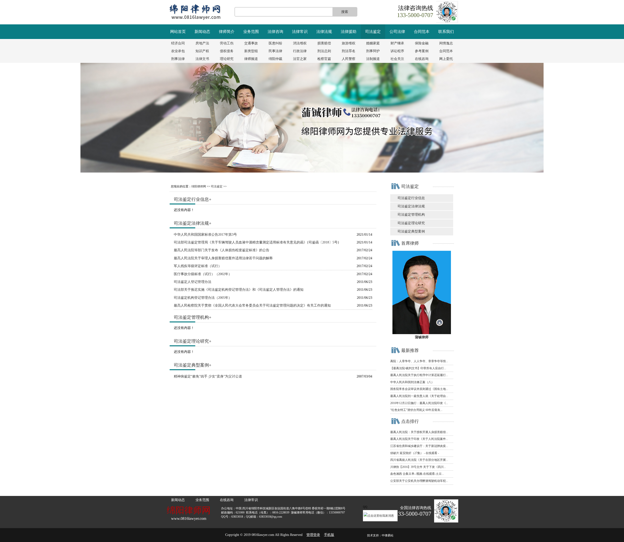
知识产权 (202, 51)
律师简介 (226, 31)
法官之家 (300, 59)
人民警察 (348, 59)
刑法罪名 (348, 51)
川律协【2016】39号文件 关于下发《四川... (418, 467)
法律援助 (348, 31)
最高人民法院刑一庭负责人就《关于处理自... (419, 396)
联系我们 (446, 31)
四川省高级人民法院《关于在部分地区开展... (419, 460)
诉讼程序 (397, 51)
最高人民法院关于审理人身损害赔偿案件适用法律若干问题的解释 (223, 258)
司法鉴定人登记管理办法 (192, 282)
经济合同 (178, 43)
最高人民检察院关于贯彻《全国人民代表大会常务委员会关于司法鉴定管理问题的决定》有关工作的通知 (252, 305)
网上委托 (446, 59)
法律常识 (300, 31)
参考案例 (422, 51)
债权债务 (227, 51)
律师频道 (251, 59)
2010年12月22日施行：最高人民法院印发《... (419, 403)
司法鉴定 (373, 31)
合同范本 (421, 31)
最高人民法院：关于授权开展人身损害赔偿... (419, 432)
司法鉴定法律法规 (191, 223)
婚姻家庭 (373, 43)
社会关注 (397, 59)
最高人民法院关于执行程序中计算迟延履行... (419, 375)
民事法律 (275, 51)
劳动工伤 (227, 43)
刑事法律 (178, 59)
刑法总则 (324, 51)
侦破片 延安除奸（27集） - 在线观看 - (414, 453)
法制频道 (373, 59)
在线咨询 (422, 59)
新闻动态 (202, 31)
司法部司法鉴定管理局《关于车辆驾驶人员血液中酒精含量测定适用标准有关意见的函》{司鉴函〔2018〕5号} (256, 242)
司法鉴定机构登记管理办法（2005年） (203, 298)
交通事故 (251, 43)
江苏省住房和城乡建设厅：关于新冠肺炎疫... (419, 446)
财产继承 (397, 43)
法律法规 (324, 31)
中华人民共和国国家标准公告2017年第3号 (205, 234)
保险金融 (422, 43)
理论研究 (227, 59)
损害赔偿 (324, 43)
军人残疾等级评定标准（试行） (198, 266)
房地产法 (202, 43)
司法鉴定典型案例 (191, 365)
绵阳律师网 (198, 186)
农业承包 (178, 51)
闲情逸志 (446, 43)
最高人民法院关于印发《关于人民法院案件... (419, 439)
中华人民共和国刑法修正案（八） (412, 382)
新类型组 (251, 51)
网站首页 (178, 31)
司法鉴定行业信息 (191, 199)
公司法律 (397, 31)
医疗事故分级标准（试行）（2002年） (203, 274)
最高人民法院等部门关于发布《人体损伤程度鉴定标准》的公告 (221, 250)
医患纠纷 (275, 43)
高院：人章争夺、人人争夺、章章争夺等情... (419, 361)
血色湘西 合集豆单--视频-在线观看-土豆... (417, 473)
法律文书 (202, 59)
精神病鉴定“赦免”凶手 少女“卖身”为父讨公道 (208, 376)
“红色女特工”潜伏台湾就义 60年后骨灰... (416, 410)
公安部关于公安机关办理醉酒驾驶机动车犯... (419, 481)
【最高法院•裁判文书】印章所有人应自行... (418, 368)
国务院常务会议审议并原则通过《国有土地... (419, 389)
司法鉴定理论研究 (191, 341)
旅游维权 (348, 43)
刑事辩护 (373, 51)
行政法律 (300, 51)
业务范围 (251, 31)
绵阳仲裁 (275, 59)
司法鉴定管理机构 (191, 317)
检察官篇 (324, 59)
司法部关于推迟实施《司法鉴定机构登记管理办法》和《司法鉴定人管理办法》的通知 (238, 289)
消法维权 (300, 43)
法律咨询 (275, 31)
